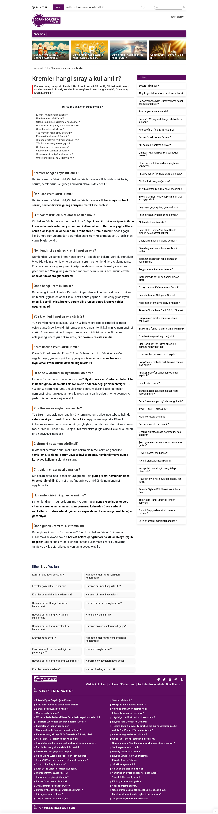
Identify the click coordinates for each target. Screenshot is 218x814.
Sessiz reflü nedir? (122, 700)
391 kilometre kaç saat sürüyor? (53, 786)
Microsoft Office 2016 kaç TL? (52, 773)
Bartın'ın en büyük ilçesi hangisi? (52, 709)
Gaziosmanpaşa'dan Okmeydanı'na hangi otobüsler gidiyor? (143, 743)
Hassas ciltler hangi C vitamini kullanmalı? (50, 616)
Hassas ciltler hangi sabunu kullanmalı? (55, 660)
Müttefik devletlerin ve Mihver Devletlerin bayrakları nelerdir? (68, 717)
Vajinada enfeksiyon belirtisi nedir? (130, 709)
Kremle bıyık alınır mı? (98, 614)
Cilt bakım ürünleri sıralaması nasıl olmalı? (58, 122)
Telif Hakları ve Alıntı (151, 684)
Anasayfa (39, 34)
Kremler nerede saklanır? (46, 669)
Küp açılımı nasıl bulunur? (49, 794)
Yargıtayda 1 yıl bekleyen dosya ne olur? (57, 738)
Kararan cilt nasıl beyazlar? (102, 594)
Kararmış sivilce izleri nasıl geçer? (106, 660)
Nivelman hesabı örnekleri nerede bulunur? (58, 730)
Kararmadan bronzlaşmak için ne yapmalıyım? (51, 651)
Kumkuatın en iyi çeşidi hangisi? (52, 777)
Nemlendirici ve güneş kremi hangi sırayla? (58, 125)
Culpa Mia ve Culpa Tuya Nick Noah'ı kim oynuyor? (61, 756)
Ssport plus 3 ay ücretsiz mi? (51, 764)
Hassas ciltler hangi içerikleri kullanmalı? (103, 576)
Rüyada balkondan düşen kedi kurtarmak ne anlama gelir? (66, 743)
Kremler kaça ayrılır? (44, 637)
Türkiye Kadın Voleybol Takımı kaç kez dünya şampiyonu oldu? (144, 726)
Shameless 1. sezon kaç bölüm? (53, 726)
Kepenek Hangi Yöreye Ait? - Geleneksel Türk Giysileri (64, 734)
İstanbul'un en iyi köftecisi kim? (128, 713)
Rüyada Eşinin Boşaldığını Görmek (54, 700)
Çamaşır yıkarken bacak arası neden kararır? (59, 790)
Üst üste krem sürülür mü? (50, 118)
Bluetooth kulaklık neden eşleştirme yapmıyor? (137, 794)
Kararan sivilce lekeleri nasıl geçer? (106, 626)
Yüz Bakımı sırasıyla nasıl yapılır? (53, 143)
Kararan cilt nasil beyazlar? (48, 574)
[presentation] (141, 8)
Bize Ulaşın (173, 684)
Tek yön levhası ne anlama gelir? (53, 798)
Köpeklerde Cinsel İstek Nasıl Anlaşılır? (56, 768)
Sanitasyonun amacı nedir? (126, 747)
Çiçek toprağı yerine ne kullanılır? (129, 734)
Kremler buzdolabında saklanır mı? (52, 594)
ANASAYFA (177, 16)
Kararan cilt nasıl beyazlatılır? (103, 586)
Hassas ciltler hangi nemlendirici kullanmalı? (51, 628)
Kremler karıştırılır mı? (99, 649)
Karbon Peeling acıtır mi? (100, 669)
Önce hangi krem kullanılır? (50, 129)
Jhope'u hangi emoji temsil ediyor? (130, 798)
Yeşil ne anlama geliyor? (124, 786)
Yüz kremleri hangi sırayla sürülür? (54, 132)
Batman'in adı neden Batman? (51, 781)
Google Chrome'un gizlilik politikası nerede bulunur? (139, 790)
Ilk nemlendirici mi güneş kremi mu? (54, 154)
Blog (48, 68)
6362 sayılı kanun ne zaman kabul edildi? (85, 7)
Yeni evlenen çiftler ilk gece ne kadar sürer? (135, 773)
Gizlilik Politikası (96, 684)
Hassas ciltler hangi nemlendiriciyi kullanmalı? (106, 639)
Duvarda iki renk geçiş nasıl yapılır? (54, 751)
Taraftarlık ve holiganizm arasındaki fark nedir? (61, 721)
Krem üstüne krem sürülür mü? (52, 136)
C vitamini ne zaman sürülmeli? (52, 147)
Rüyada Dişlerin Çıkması (124, 760)
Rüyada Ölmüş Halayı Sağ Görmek (129, 756)
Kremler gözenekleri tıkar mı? (49, 586)
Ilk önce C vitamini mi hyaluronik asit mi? (57, 140)
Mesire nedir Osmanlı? (48, 713)
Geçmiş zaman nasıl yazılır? (126, 751)
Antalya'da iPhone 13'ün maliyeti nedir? (132, 730)
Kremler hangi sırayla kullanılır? (67, 68)
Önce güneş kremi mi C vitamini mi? (55, 157)
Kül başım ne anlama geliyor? (127, 781)
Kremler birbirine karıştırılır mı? (104, 603)
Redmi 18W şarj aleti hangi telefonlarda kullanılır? (62, 760)
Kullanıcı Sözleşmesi (122, 684)
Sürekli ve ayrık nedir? (123, 764)
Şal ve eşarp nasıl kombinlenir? (128, 768)
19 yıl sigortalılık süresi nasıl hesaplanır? (133, 717)
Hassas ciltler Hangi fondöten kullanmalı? (50, 605)
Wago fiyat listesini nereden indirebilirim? (133, 738)
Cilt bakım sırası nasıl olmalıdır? (52, 150)
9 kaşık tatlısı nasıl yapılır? (126, 777)
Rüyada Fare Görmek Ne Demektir (129, 721)
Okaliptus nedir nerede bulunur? (129, 704)
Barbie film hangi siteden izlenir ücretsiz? (57, 747)
